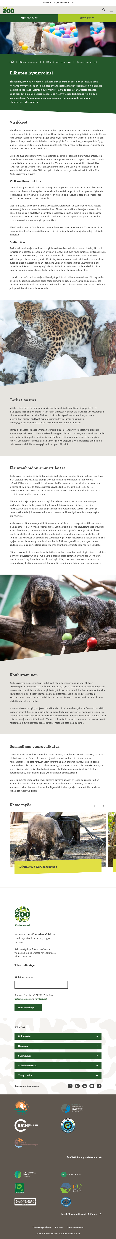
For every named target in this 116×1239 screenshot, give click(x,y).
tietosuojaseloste (23, 999)
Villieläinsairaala (27, 1065)
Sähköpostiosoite (23, 977)
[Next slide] (103, 806)
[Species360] (72, 1125)
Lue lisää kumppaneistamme (82, 1157)
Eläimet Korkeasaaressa (58, 62)
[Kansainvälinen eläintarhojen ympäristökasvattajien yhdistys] (71, 1188)
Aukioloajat (29, 18)
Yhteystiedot (25, 1075)
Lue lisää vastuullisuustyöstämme (79, 1214)
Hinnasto (23, 1046)
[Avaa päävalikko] (113, 10)
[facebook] (77, 1086)
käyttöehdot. (41, 999)
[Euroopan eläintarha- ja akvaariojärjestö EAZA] (26, 1108)
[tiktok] (99, 1086)
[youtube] (91, 1086)
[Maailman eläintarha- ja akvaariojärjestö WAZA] (72, 1108)
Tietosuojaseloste (42, 1227)
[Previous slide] (97, 806)
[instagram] (70, 1086)
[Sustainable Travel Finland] (25, 1174)
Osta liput (87, 18)
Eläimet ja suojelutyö (30, 62)
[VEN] (71, 1202)
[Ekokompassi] (71, 1174)
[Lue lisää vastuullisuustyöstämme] (26, 1125)
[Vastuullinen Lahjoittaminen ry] (25, 1202)
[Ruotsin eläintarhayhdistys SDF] (26, 1143)
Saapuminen (24, 1056)
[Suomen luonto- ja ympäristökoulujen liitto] (25, 1188)
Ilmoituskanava (75, 1227)
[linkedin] (84, 1086)
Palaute (59, 1227)
